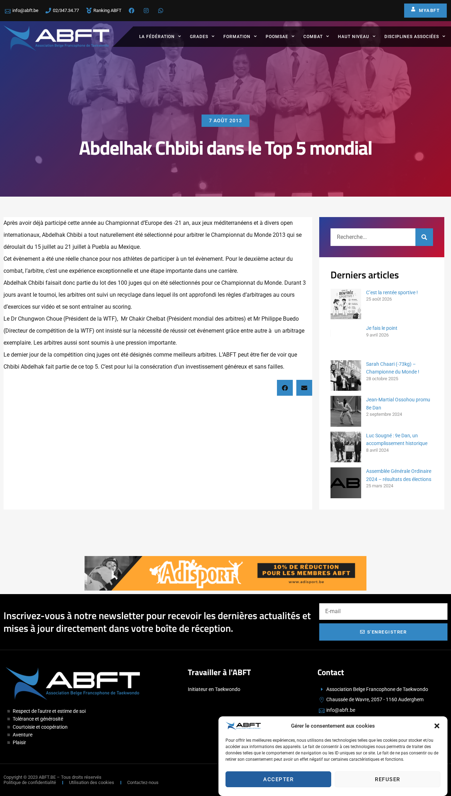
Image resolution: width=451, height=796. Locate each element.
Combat (313, 36)
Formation (237, 36)
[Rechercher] (424, 237)
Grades (199, 36)
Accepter (278, 779)
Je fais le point (381, 328)
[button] (436, 725)
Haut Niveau (353, 36)
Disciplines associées (411, 36)
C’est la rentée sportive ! (392, 292)
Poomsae (277, 36)
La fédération (157, 36)
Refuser (387, 779)
